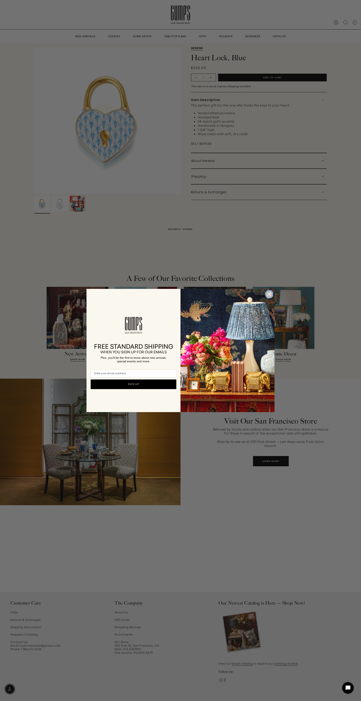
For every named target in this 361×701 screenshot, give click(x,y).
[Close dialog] (269, 294)
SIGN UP (133, 384)
